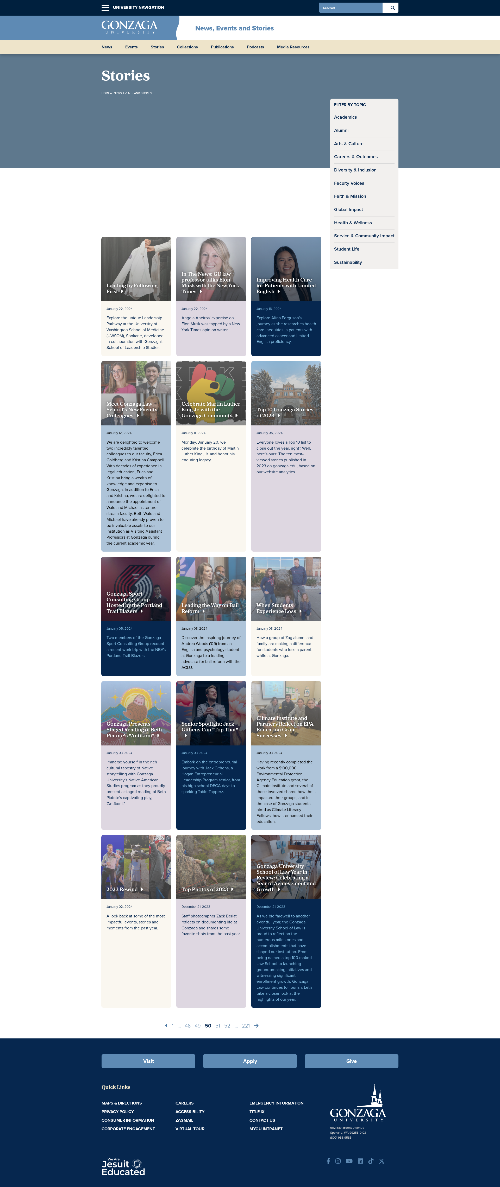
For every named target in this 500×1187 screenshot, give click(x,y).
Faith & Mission (350, 196)
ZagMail (184, 1120)
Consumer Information (128, 1120)
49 (198, 1026)
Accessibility (190, 1112)
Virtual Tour (190, 1129)
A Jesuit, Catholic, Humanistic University (146, 1166)
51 (217, 1026)
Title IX (257, 1112)
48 (188, 1026)
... (179, 1026)
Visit (148, 1061)
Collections (187, 47)
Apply (250, 1061)
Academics (345, 117)
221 (246, 1026)
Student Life (346, 249)
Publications (222, 47)
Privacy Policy (118, 1112)
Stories (157, 47)
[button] (105, 8)
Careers (185, 1103)
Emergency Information (276, 1103)
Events (131, 47)
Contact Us (262, 1120)
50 (208, 1026)
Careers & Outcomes (356, 156)
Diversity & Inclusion (355, 170)
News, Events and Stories (234, 28)
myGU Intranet (266, 1129)
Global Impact (348, 209)
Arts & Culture (349, 143)
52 (227, 1026)
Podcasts (255, 47)
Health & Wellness (353, 222)
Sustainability (348, 262)
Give (351, 1061)
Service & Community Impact (364, 235)
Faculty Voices (349, 183)
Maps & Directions (122, 1103)
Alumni (341, 130)
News (107, 47)
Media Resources (293, 47)
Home (106, 93)
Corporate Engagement (128, 1129)
